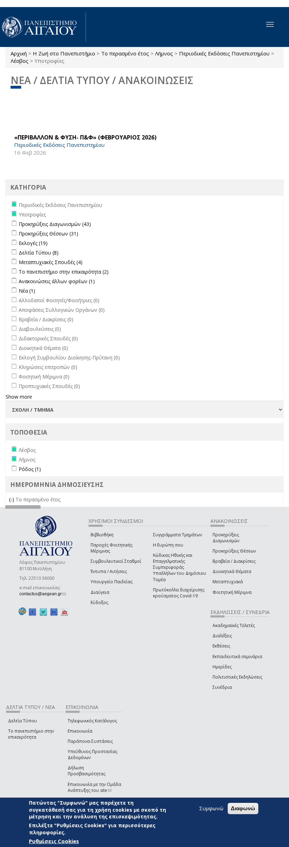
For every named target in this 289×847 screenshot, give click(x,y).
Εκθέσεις (221, 646)
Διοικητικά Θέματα (232, 571)
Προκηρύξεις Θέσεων (234, 551)
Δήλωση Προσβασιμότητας (86, 771)
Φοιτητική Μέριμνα (232, 592)
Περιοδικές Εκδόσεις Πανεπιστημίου (224, 53)
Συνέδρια (222, 687)
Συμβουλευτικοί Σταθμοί (116, 561)
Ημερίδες (222, 667)
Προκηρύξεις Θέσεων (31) (48, 233)
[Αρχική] (43, 27)
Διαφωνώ (243, 808)
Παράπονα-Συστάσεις (90, 741)
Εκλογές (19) (33, 243)
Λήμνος (164, 53)
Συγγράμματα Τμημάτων (177, 535)
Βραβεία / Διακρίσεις (234, 561)
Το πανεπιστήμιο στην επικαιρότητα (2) (64, 271)
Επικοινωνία (80, 731)
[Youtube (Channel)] (64, 612)
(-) (12, 499)
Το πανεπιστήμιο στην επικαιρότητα (31, 734)
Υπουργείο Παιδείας (112, 582)
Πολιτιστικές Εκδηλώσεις (237, 677)
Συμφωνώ (211, 808)
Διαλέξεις (222, 636)
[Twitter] (43, 612)
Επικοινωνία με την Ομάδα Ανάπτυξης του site (94, 787)
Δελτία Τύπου (22, 721)
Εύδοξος (99, 603)
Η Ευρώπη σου (168, 545)
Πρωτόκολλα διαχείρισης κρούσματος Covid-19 (178, 593)
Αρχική (19, 53)
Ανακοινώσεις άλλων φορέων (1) (57, 281)
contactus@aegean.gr (42, 593)
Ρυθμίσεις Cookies (54, 841)
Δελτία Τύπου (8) (39, 252)
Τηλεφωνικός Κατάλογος (92, 721)
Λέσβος (20, 60)
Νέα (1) (27, 290)
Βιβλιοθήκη (102, 535)
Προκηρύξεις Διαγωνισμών (226, 538)
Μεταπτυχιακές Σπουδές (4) (50, 262)
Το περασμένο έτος (125, 53)
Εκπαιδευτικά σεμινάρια (237, 657)
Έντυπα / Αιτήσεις (109, 571)
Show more (19, 396)
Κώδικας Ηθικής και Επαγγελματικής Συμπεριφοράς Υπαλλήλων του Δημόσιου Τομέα (179, 567)
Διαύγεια (100, 592)
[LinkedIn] (54, 612)
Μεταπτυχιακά (228, 582)
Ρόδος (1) (30, 469)
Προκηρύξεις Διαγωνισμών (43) (55, 224)
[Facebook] (32, 612)
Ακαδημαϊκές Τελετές (234, 625)
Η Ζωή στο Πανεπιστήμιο (64, 53)
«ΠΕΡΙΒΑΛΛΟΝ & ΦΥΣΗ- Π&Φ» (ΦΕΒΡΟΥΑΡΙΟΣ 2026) (85, 137)
